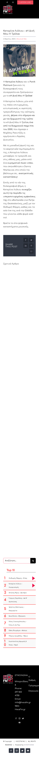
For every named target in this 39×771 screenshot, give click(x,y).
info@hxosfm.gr (23, 702)
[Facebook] (16, 718)
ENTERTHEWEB (29, 745)
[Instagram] (19, 718)
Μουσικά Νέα (22, 39)
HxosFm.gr (20, 709)
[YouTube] (19, 722)
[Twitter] (23, 718)
